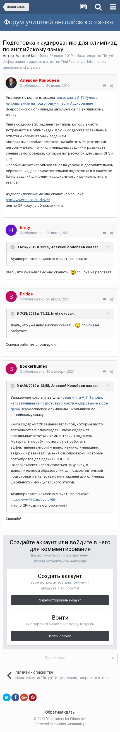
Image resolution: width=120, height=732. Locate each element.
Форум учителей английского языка (58, 22)
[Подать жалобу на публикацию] (104, 86)
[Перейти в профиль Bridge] (11, 296)
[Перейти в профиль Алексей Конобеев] (11, 82)
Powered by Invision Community (60, 724)
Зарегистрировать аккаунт (60, 600)
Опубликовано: (44, 85)
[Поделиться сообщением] (111, 86)
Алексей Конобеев (32, 56)
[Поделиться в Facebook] (15, 697)
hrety (55, 314)
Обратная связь (60, 712)
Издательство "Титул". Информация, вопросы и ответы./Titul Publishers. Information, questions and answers (59, 61)
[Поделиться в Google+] (24, 697)
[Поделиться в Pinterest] (33, 697)
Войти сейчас (60, 636)
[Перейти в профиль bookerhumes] (11, 368)
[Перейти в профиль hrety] (11, 230)
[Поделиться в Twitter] (7, 697)
